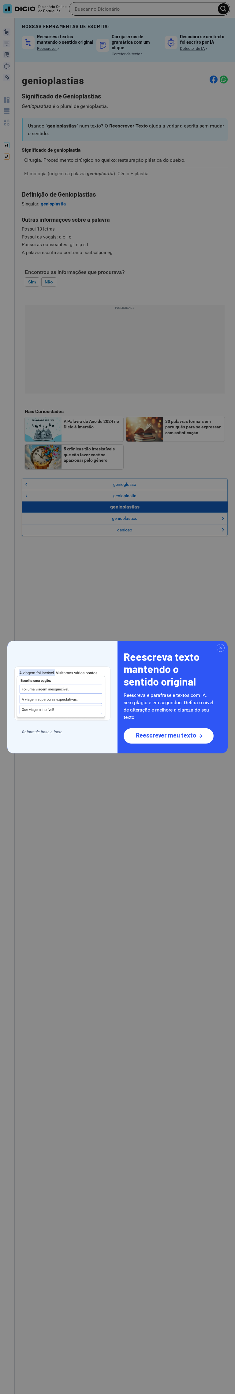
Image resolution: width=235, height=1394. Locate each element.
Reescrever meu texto (166, 735)
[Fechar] (220, 648)
